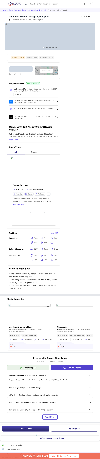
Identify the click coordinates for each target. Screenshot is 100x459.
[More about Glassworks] (77, 318)
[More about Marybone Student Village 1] (30, 318)
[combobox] (50, 4)
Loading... (18, 94)
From (13, 346)
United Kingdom (14, 10)
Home (4, 10)
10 (56, 47)
